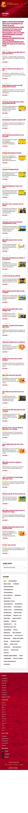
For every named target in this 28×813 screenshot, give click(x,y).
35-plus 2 (4, 690)
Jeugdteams (5, 700)
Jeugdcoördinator (8, 604)
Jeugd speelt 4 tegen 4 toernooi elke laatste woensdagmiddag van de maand (12, 222)
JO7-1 (3, 730)
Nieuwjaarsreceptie (8, 589)
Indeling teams (7, 598)
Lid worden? (5, 740)
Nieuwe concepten (17, 618)
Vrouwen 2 (4, 694)
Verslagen (13, 621)
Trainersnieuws (7, 658)
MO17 (3, 707)
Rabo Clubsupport (17, 632)
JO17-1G (4, 705)
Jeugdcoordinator (8, 592)
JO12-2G (4, 718)
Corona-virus (7, 618)
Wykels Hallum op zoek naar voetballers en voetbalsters (12, 462)
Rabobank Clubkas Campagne (10, 655)
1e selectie (4, 678)
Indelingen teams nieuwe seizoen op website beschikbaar (12, 359)
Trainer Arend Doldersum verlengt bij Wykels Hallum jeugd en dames (12, 477)
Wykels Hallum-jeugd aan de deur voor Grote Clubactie (12, 240)
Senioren (4, 675)
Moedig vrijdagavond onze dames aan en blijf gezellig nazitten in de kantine (12, 86)
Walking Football (6, 697)
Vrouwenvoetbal (7, 612)
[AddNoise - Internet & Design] (13, 768)
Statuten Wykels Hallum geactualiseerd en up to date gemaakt (13, 135)
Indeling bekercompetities (10, 661)
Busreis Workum (17, 612)
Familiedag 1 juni (17, 615)
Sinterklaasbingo (13, 581)
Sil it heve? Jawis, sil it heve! (9, 545)
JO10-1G (4, 723)
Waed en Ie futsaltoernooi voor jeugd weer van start (12, 69)
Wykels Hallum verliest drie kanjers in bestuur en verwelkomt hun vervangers (13, 511)
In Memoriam (16, 583)
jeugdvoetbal (7, 664)
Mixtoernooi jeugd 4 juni (10, 627)
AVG (15, 624)
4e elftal (4, 685)
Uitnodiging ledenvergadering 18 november (12, 153)
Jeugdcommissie (7, 629)
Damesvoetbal (7, 632)
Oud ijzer (6, 641)
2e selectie (4, 681)
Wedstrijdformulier (8, 586)
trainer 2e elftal (8, 609)
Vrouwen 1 (4, 692)
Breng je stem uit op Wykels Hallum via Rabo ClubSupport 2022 (12, 309)
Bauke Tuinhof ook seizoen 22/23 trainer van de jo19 (13, 392)
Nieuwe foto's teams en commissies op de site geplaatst (12, 204)
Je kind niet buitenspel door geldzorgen (11, 276)
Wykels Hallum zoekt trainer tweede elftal (11, 375)
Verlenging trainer (15, 641)
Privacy (21, 655)
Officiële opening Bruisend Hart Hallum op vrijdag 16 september (13, 291)
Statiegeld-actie (14, 650)
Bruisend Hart (7, 638)
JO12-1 (4, 716)
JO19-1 (4, 703)
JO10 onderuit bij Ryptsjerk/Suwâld (10, 169)
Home (6, 764)
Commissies (5, 743)
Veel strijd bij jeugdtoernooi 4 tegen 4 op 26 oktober (12, 186)
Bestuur (15, 629)
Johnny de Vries (13, 644)
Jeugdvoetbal (7, 647)
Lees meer (4, 62)
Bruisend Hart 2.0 (8, 624)
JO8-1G (4, 728)
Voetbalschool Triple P (9, 601)
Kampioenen (6, 621)
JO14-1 (4, 712)
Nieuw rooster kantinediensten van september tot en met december (13, 258)
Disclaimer (15, 764)
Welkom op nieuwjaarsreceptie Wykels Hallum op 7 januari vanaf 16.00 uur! (13, 52)
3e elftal (4, 683)
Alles (5, 581)
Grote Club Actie (19, 635)
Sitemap (21, 764)
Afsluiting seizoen (8, 635)
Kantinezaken (5, 738)
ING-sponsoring (7, 615)
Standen (6, 644)
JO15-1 (4, 709)
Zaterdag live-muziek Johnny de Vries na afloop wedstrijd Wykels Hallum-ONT (13, 102)
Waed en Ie (6, 650)
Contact (4, 745)
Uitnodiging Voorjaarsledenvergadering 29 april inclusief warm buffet (13, 527)
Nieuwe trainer (7, 583)
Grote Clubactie (7, 606)
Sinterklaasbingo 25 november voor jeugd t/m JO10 (14, 120)
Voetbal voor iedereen (18, 638)
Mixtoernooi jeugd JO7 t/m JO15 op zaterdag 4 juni (13, 494)
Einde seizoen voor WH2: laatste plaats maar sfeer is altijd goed (13, 410)
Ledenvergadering (18, 609)
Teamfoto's (6, 652)
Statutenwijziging (17, 647)
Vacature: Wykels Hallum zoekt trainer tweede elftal (12, 444)
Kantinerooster (18, 604)
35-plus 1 (4, 687)
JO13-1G (4, 714)
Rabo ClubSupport (8, 595)
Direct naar (5, 733)
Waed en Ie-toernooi (18, 658)
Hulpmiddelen (18, 595)
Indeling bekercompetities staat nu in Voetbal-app (13, 342)
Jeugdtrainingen (18, 606)
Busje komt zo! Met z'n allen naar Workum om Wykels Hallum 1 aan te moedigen (12, 428)
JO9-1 (3, 725)
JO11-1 (4, 721)
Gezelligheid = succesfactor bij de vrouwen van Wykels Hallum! (13, 326)
